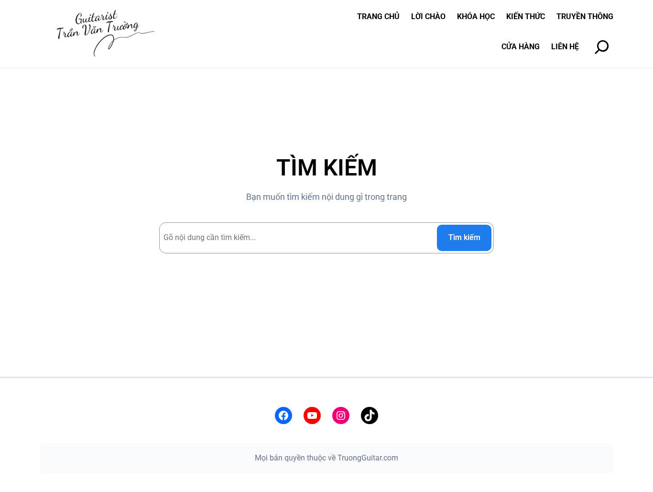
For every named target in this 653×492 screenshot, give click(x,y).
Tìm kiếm (464, 237)
